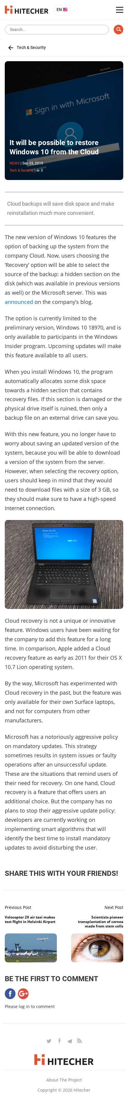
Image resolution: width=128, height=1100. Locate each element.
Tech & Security (31, 47)
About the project (64, 1080)
